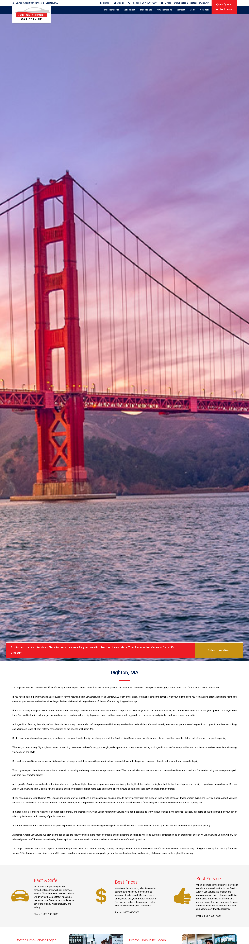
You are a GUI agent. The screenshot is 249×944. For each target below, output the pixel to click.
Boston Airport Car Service (29, 3)
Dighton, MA (52, 3)
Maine (192, 10)
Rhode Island (145, 10)
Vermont (181, 10)
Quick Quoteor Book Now (224, 7)
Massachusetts (111, 10)
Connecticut (129, 10)
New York (204, 10)
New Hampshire (164, 10)
